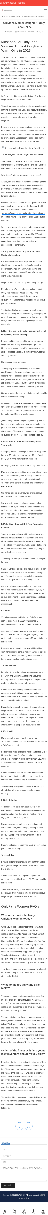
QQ (33, 1213)
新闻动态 (12, 17)
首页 (5, 17)
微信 (43, 1213)
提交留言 (8, 1185)
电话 (24, 1213)
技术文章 (20, 17)
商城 (14, 1213)
